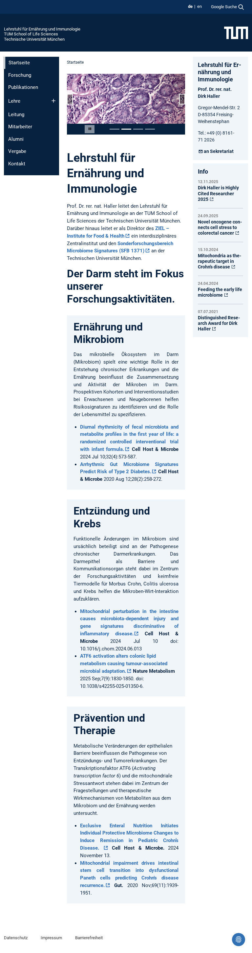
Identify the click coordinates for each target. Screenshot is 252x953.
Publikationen (23, 87)
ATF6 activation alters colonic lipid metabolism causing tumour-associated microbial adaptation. (123, 663)
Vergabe (17, 151)
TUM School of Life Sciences (31, 34)
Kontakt (16, 164)
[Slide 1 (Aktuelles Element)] (114, 129)
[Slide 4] (150, 129)
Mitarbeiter (20, 127)
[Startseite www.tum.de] (236, 32)
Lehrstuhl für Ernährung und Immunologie (42, 29)
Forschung (19, 75)
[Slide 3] (138, 129)
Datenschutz (16, 937)
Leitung (16, 114)
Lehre (14, 101)
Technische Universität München (34, 39)
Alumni (16, 139)
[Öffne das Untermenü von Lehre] (53, 101)
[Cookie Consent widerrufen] (238, 939)
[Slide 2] (126, 129)
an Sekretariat (219, 151)
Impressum (51, 937)
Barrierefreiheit (89, 937)
